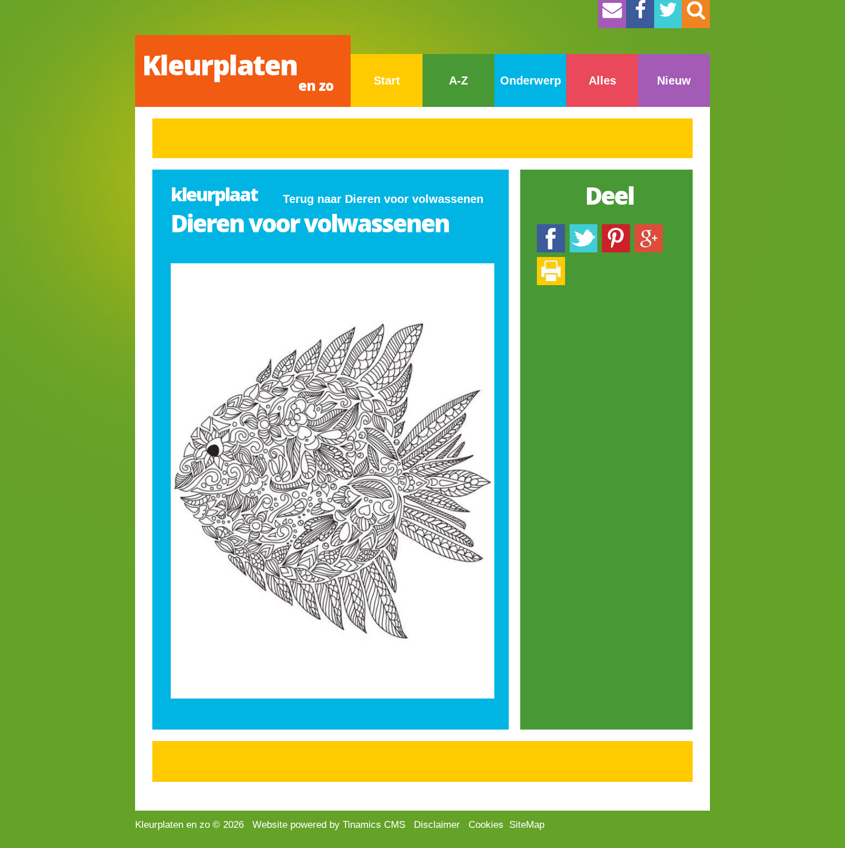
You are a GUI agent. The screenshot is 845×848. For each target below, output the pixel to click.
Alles (602, 80)
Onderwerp (530, 80)
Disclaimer (437, 824)
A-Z (458, 80)
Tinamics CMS (374, 824)
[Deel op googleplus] (649, 229)
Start (387, 80)
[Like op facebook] (551, 229)
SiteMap (526, 824)
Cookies (486, 824)
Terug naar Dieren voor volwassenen (383, 199)
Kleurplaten (237, 70)
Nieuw (674, 80)
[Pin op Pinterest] (616, 229)
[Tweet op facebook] (583, 229)
